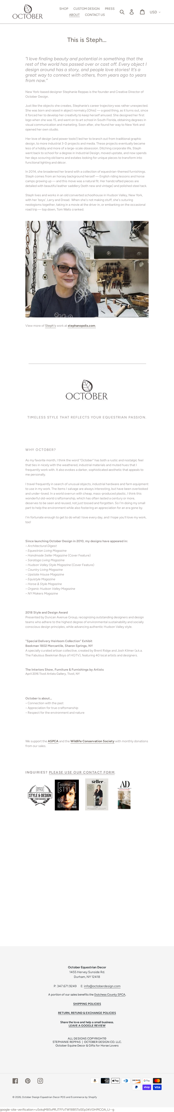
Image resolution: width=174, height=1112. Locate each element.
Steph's (50, 326)
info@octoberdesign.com (102, 986)
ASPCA (53, 741)
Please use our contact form (82, 772)
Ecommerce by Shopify (84, 1097)
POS (62, 1097)
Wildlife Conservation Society (92, 741)
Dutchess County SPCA (109, 994)
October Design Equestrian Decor (41, 1097)
